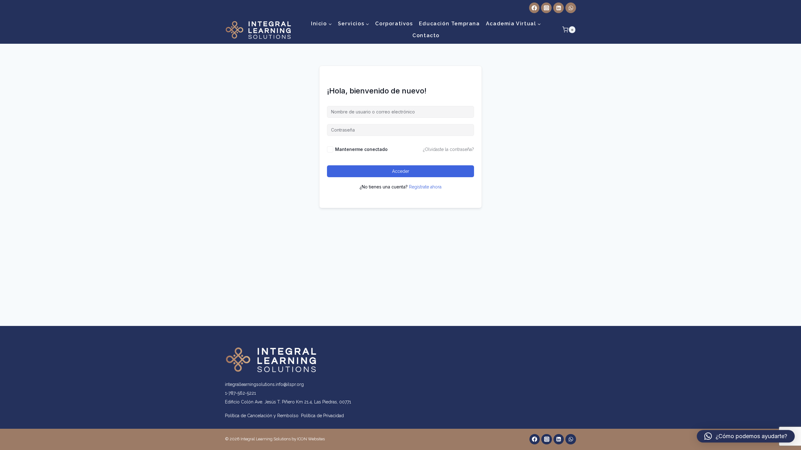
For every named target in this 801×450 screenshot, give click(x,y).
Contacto (426, 35)
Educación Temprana (449, 24)
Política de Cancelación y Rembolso (263, 415)
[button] (746, 436)
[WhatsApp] (570, 7)
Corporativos (394, 24)
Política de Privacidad (322, 415)
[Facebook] (534, 7)
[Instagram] (546, 7)
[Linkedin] (558, 7)
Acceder (400, 171)
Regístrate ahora (425, 186)
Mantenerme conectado (361, 149)
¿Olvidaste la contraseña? (448, 149)
